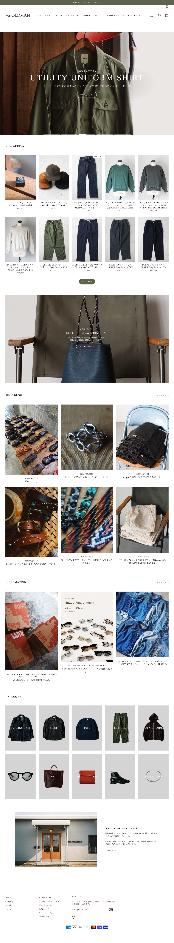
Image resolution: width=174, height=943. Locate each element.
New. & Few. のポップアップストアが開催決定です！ (87, 670)
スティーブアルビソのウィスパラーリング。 (87, 477)
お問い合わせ (44, 916)
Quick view (20, 197)
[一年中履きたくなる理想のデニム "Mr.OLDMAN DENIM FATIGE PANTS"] (142, 520)
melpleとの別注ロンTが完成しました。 (142, 477)
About (86, 15)
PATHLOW (29, 674)
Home (37, 15)
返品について (44, 909)
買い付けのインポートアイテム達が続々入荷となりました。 (87, 561)
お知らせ (52, 674)
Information (115, 15)
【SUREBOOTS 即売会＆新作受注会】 (32, 679)
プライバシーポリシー (47, 913)
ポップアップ (24, 676)
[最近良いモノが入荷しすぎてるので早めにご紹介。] (31, 522)
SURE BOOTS (41, 674)
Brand (71, 15)
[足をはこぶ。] (31, 440)
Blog (98, 15)
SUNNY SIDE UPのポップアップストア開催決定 (142, 664)
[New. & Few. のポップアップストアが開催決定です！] (87, 627)
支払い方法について (46, 897)
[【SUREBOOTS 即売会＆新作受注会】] (31, 631)
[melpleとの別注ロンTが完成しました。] (142, 437)
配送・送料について (46, 905)
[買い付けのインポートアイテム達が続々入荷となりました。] (87, 520)
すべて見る (87, 281)
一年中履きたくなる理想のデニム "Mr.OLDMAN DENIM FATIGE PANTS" (142, 561)
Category (52, 15)
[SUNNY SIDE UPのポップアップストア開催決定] (142, 624)
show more (111, 850)
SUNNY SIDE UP (125, 661)
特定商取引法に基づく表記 (49, 901)
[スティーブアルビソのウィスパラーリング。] (87, 437)
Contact (134, 15)
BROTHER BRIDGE (15, 674)
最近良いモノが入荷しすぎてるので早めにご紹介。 (32, 564)
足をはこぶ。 (31, 481)
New (69, 665)
